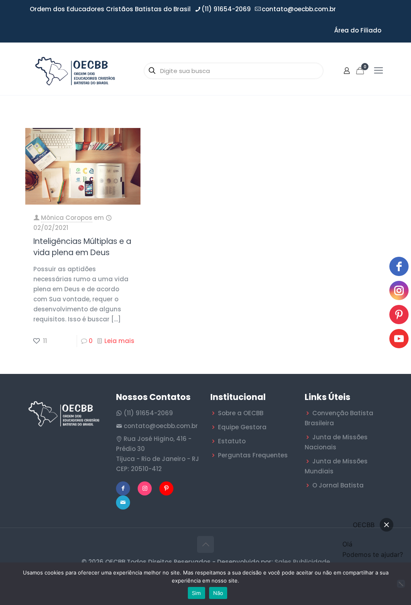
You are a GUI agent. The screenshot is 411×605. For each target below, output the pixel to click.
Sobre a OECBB (240, 413)
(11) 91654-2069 (226, 9)
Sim (196, 593)
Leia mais (119, 341)
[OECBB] (76, 71)
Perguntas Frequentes (253, 455)
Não (218, 593)
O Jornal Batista (338, 485)
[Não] (401, 584)
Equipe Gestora (242, 427)
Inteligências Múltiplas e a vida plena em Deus (82, 247)
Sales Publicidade (302, 562)
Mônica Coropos (66, 217)
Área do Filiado (357, 30)
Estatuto (232, 441)
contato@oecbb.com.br (299, 9)
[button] (386, 525)
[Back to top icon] (205, 544)
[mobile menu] (378, 70)
